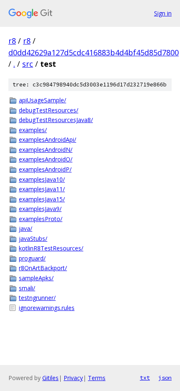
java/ (25, 228)
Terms (96, 378)
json (165, 377)
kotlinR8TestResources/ (51, 248)
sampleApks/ (36, 278)
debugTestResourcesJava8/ (56, 120)
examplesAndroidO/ (45, 159)
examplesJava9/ (40, 209)
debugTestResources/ (48, 110)
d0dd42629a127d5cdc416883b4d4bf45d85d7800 (93, 52)
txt (145, 377)
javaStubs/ (33, 238)
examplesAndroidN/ (45, 150)
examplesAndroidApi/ (47, 139)
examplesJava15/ (42, 199)
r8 (12, 41)
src (27, 64)
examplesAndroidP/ (45, 169)
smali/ (27, 288)
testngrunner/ (37, 298)
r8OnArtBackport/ (43, 268)
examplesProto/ (40, 219)
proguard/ (32, 258)
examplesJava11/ (42, 189)
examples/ (33, 130)
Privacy (73, 378)
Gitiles (50, 378)
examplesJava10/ (42, 179)
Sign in (163, 13)
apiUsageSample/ (42, 100)
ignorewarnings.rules (47, 308)
